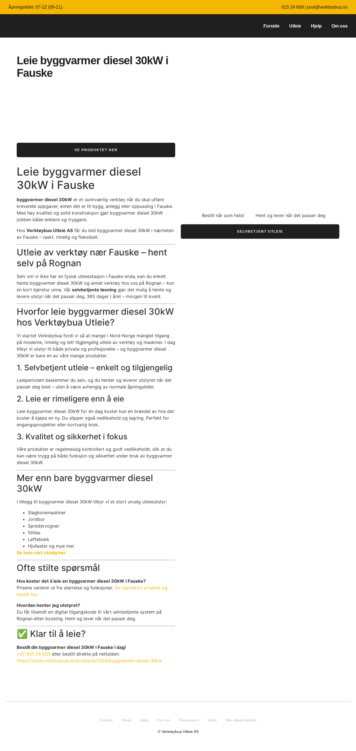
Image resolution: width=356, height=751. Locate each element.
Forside (271, 26)
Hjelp (316, 26)
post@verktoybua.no (327, 7)
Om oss (340, 26)
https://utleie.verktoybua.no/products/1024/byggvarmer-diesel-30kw (89, 660)
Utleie (295, 26)
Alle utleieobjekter (241, 720)
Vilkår (212, 720)
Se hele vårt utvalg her (41, 552)
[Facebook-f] (183, 708)
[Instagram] (172, 708)
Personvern (189, 720)
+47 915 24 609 (34, 654)
